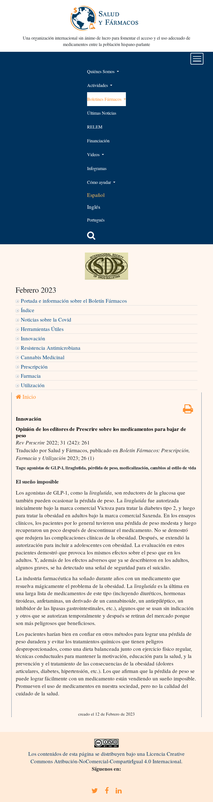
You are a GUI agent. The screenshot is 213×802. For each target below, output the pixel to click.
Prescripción (34, 366)
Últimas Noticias (101, 113)
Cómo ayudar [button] (99, 182)
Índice (27, 310)
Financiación (98, 140)
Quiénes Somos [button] (101, 71)
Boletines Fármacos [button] (105, 99)
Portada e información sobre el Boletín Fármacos (74, 300)
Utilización (33, 385)
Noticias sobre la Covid (46, 319)
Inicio (28, 396)
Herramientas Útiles (42, 328)
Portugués (96, 220)
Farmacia (31, 375)
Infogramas (96, 168)
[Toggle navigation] (197, 59)
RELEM (94, 127)
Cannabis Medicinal (42, 357)
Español (96, 194)
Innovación (33, 338)
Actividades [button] (98, 85)
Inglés (93, 206)
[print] (188, 410)
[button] (91, 235)
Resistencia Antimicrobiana (50, 347)
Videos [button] (94, 154)
